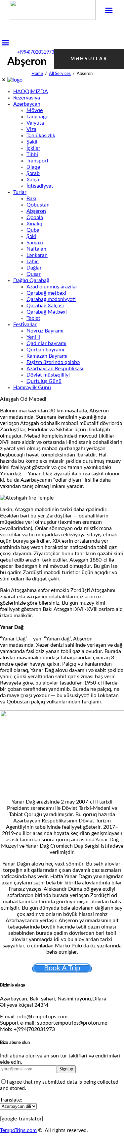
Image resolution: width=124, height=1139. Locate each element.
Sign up (66, 1069)
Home (37, 74)
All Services (60, 74)
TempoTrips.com (18, 1130)
